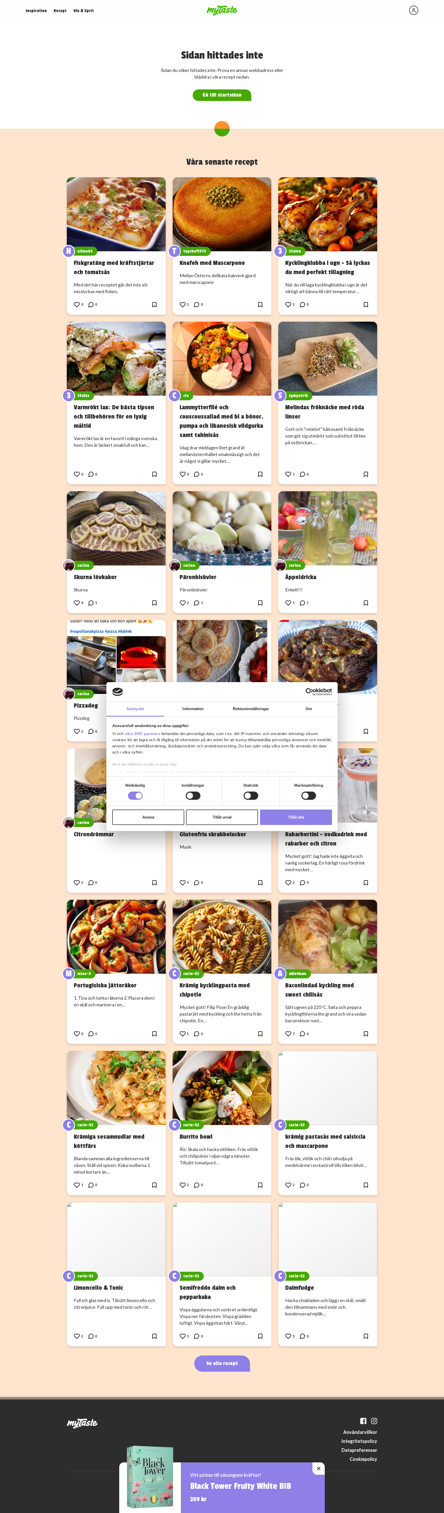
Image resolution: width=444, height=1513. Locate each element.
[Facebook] (363, 1421)
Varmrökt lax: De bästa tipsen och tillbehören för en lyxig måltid (114, 416)
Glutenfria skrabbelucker (213, 834)
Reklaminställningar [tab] (251, 709)
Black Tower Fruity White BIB (240, 1486)
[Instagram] (374, 1421)
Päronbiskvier (198, 577)
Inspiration (36, 10)
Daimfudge (299, 1288)
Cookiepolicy (363, 1459)
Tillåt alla (296, 817)
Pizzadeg (86, 705)
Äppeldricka (300, 577)
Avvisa (148, 817)
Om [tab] (309, 709)
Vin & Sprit (83, 10)
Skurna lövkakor (95, 577)
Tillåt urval (222, 817)
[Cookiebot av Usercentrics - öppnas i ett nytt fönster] (309, 692)
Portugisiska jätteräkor (105, 985)
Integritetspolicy (359, 1441)
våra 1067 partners (142, 733)
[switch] (193, 796)
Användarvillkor (360, 1432)
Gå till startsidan (222, 95)
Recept (60, 10)
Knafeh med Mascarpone (212, 263)
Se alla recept (222, 1363)
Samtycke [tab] (135, 709)
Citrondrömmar (94, 834)
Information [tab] (192, 709)
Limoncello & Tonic (98, 1288)
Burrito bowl (196, 1136)
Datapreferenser (359, 1450)
